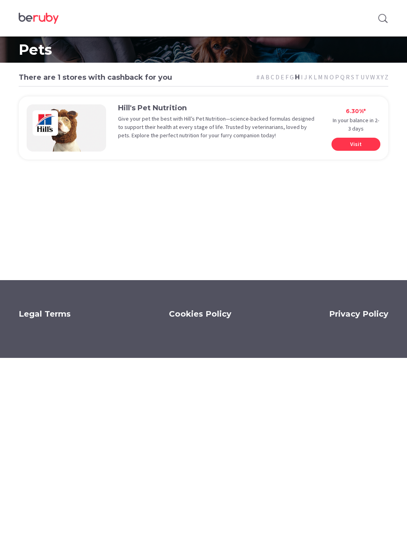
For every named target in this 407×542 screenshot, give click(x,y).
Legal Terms (45, 314)
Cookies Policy (200, 314)
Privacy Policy (358, 314)
